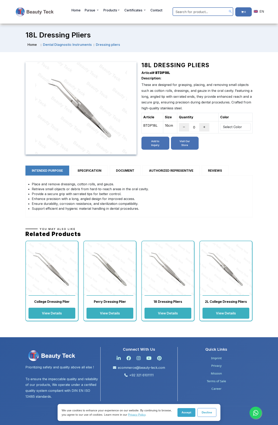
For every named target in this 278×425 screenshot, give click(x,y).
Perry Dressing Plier (110, 302)
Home (76, 10)
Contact (156, 10)
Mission (216, 373)
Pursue (90, 10)
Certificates (133, 10)
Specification (89, 170)
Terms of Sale (216, 381)
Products (110, 10)
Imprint (216, 358)
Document (125, 170)
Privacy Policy (137, 414)
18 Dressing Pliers (168, 302)
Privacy (216, 366)
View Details (52, 313)
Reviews (215, 170)
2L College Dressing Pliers (226, 302)
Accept (186, 412)
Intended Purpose (47, 170)
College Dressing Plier (52, 302)
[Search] (230, 11)
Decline (207, 412)
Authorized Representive (171, 170)
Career (216, 389)
